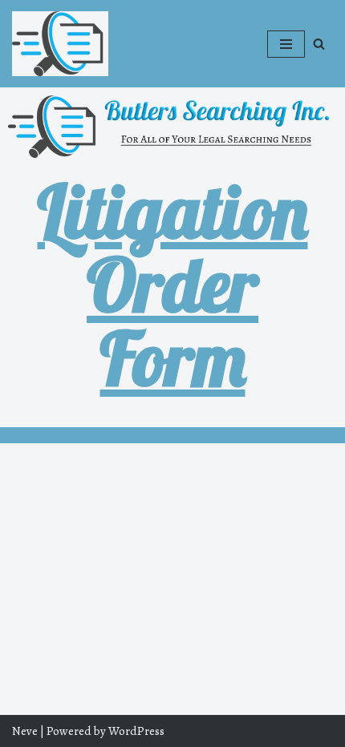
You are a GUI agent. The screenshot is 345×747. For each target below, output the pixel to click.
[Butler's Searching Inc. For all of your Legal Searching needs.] (60, 43)
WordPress (136, 731)
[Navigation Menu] (286, 44)
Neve (25, 731)
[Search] (319, 44)
